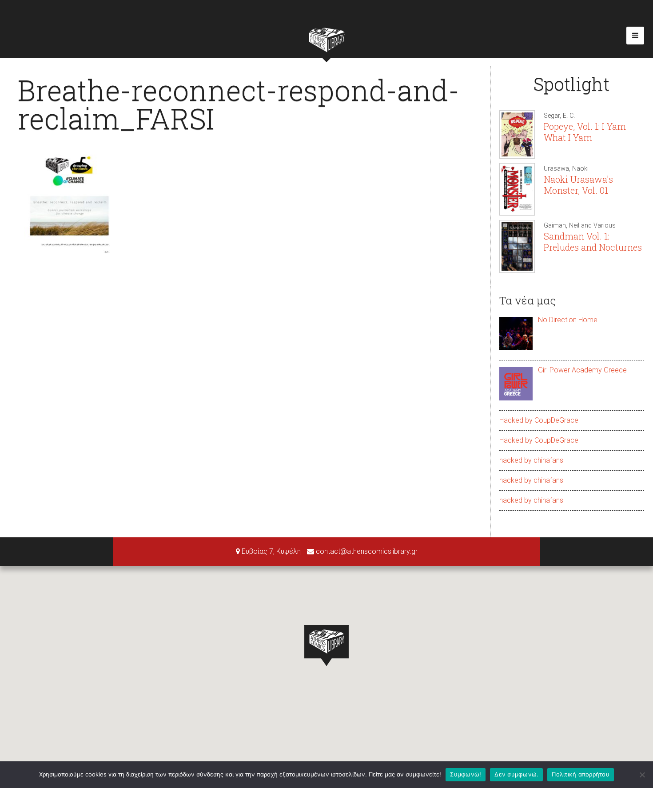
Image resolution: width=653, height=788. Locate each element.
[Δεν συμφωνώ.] (641, 774)
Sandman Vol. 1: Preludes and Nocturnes (593, 241)
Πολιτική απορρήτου (580, 774)
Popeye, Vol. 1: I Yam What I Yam (585, 131)
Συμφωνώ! (465, 774)
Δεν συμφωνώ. (516, 774)
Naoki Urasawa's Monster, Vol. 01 (578, 184)
